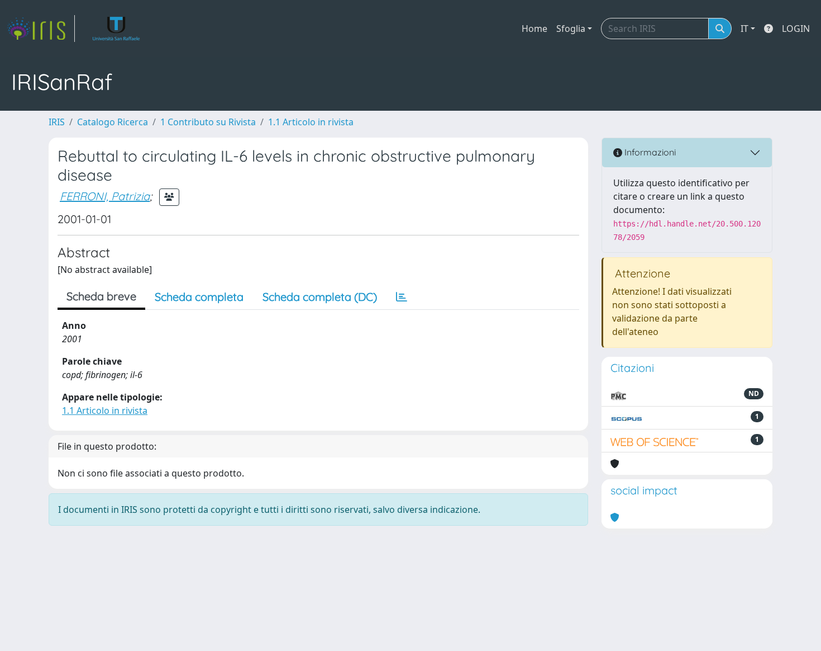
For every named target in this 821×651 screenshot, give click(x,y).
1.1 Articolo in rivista (311, 122)
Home (534, 28)
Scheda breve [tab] (101, 296)
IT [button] (744, 28)
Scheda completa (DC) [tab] (319, 297)
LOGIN (796, 28)
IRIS (57, 122)
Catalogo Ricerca (112, 122)
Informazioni (649, 152)
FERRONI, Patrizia (105, 196)
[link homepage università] (116, 28)
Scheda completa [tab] (199, 297)
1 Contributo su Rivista (208, 122)
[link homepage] (41, 28)
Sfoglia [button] (570, 28)
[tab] (401, 297)
